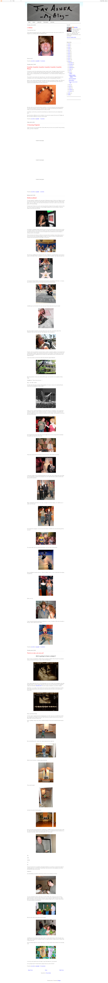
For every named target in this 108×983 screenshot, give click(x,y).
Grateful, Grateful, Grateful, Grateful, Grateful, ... (72, 76)
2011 (69, 59)
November (71, 64)
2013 (69, 56)
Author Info (39, 22)
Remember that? (39, 685)
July (70, 70)
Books (34, 22)
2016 (69, 51)
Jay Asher (76, 27)
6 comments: (42, 646)
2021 (69, 45)
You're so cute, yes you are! (35, 653)
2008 (69, 94)
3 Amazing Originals (33, 125)
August (70, 69)
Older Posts (61, 970)
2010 (69, 61)
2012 (69, 58)
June (70, 72)
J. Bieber (29, 27)
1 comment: (42, 191)
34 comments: (43, 966)
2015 (69, 53)
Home (29, 22)
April (70, 86)
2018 (69, 48)
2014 (69, 55)
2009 (69, 93)
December (71, 62)
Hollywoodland (31, 198)
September (71, 67)
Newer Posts (30, 970)
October (70, 65)
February (71, 89)
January (70, 91)
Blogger (59, 980)
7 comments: (42, 118)
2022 (69, 44)
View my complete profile (71, 37)
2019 (69, 47)
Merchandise (46, 22)
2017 (69, 50)
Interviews (52, 22)
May (70, 84)
